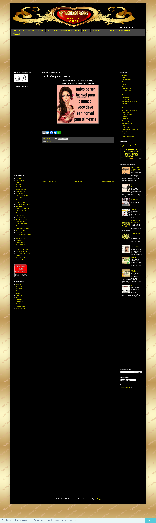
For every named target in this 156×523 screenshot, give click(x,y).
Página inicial (78, 181)
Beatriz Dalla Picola (21, 187)
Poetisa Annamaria (21, 224)
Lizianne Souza (20, 242)
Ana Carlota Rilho (21, 245)
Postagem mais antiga (107, 181)
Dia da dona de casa (128, 136)
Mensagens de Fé (127, 80)
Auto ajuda (125, 108)
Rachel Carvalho (21, 226)
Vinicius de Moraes (21, 230)
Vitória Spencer (20, 238)
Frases (77, 30)
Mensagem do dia (127, 123)
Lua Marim (19, 232)
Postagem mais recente (49, 181)
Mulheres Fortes (66, 30)
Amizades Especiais (133, 270)
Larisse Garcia (20, 240)
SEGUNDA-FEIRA (21, 308)
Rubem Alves (20, 213)
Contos (18, 255)
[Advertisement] (78, 54)
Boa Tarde (19, 289)
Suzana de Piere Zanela (23, 204)
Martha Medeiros (21, 189)
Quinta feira (19, 299)
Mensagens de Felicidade (129, 101)
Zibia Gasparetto (20, 221)
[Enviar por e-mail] (59, 139)
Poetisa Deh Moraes (22, 249)
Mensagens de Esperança (129, 110)
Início (14, 30)
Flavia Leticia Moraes (22, 247)
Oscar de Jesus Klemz (22, 200)
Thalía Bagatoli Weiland (23, 253)
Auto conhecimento (127, 82)
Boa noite (41, 30)
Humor (124, 93)
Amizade (124, 103)
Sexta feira (19, 297)
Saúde (56, 30)
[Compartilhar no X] (63, 139)
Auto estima (125, 97)
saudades (125, 106)
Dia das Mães (126, 112)
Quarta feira (19, 302)
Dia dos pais (125, 127)
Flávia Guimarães (21, 191)
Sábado (18, 304)
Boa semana (19, 291)
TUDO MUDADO (135, 246)
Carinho (124, 95)
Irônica (124, 86)
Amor (49, 30)
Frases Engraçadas (109, 30)
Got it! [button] (150, 520)
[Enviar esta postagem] (55, 138)
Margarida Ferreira (21, 260)
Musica (124, 134)
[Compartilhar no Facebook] (65, 139)
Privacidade (17, 34)
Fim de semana (20, 306)
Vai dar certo (134, 199)
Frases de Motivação (126, 30)
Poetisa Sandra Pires (22, 251)
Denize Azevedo (20, 258)
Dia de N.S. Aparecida (128, 132)
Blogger (99, 499)
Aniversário (96, 30)
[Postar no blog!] (61, 139)
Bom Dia (18, 284)
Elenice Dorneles (21, 211)
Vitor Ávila (19, 206)
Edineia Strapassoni (22, 219)
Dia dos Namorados (128, 114)
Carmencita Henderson (22, 208)
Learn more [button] (72, 520)
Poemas (18, 178)
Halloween (125, 116)
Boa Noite (19, 286)
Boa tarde (31, 30)
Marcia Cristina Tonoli (22, 195)
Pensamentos (126, 99)
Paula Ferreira (20, 215)
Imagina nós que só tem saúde (135, 221)
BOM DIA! (133, 209)
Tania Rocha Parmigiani (23, 228)
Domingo (18, 293)
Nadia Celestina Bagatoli (23, 198)
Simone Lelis (19, 193)
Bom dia (22, 30)
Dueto (17, 182)
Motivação (125, 119)
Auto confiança (126, 88)
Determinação (126, 121)
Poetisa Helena (20, 202)
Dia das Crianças (127, 125)
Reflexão (86, 30)
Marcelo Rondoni (21, 180)
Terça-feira (19, 295)
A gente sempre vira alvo (135, 234)
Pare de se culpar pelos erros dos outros (136, 169)
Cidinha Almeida (20, 217)
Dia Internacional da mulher (130, 129)
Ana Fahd (19, 185)
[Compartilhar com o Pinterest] (67, 139)
